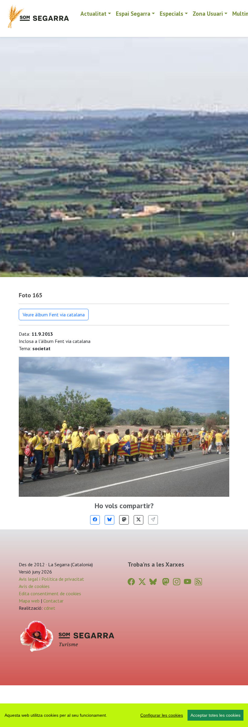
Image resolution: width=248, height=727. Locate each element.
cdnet (49, 608)
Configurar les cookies (161, 715)
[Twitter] (138, 520)
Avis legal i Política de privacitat (51, 579)
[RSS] (198, 581)
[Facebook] (95, 520)
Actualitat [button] (93, 13)
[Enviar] (153, 520)
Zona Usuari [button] (208, 13)
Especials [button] (171, 13)
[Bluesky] (109, 520)
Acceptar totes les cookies (215, 715)
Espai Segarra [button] (133, 13)
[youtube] (187, 581)
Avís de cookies (34, 586)
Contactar (53, 601)
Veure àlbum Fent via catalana (54, 315)
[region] (124, 715)
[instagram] (176, 581)
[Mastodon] (124, 520)
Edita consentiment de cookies (50, 593)
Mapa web (29, 601)
